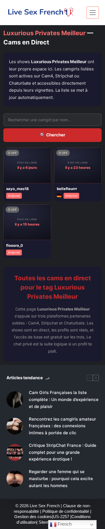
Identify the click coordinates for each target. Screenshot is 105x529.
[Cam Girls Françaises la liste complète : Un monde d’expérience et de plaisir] (14, 399)
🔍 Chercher (52, 134)
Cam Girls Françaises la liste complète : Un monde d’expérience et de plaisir (64, 399)
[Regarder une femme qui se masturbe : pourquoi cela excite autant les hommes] (14, 478)
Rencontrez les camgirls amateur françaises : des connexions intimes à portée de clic (62, 426)
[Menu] (93, 12)
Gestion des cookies (33, 516)
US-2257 (61, 516)
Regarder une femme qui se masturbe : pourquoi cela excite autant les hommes (61, 478)
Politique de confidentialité (65, 511)
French (64, 524)
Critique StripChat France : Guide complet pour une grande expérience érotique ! (62, 452)
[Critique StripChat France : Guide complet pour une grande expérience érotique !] (14, 452)
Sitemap (47, 522)
